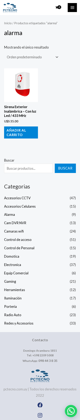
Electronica (12, 265)
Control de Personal (19, 248)
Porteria (10, 306)
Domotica (11, 256)
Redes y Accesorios (18, 323)
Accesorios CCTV (17, 198)
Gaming (10, 281)
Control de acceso (18, 240)
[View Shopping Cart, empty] (57, 7)
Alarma (9, 214)
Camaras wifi (14, 231)
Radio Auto (12, 315)
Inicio (8, 23)
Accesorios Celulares (20, 206)
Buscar (9, 160)
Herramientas (14, 290)
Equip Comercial (16, 273)
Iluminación (13, 298)
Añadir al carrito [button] (16, 132)
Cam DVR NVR (15, 223)
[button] (71, 411)
